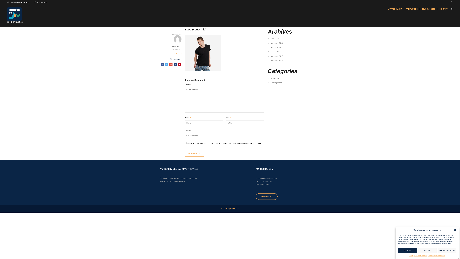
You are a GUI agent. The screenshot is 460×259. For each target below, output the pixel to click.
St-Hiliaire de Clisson (181, 178)
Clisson (169, 178)
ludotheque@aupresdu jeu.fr (266, 178)
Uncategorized (276, 83)
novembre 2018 (277, 43)
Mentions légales (262, 184)
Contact (443, 9)
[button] (455, 230)
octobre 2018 (276, 47)
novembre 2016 (277, 61)
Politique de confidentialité (418, 256)
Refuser (427, 251)
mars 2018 (275, 52)
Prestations (412, 9)
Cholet (162, 178)
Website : (188, 130)
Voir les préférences (447, 251)
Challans (181, 181)
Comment (189, 84)
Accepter (407, 251)
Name (188, 118)
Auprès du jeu (395, 9)
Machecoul (164, 181)
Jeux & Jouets (428, 9)
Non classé (275, 78)
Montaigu (173, 181)
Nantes (193, 178)
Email (228, 118)
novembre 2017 (277, 56)
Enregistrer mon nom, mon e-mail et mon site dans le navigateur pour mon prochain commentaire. (224, 143)
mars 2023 (275, 39)
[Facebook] (451, 2)
